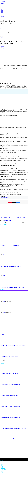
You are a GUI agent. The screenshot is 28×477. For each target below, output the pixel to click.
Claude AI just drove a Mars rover (5, 197)
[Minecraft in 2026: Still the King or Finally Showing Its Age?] (14, 401)
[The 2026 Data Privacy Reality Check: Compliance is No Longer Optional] (14, 282)
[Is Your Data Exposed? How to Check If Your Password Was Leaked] (14, 229)
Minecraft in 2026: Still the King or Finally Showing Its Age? (10, 406)
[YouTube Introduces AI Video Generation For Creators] (14, 352)
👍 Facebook (18, 202)
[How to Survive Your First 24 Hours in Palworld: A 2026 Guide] (14, 413)
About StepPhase (3, 1)
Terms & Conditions (3, 469)
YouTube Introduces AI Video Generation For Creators (9, 356)
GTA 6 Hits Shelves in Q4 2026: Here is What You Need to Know (11, 266)
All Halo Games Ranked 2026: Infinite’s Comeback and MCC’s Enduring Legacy (13, 428)
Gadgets (2, 12)
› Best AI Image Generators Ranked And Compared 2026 (7, 91)
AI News (6, 289)
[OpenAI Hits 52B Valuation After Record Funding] (14, 295)
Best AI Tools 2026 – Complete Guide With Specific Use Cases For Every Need (13, 345)
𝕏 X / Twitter (14, 202)
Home (2, 467)
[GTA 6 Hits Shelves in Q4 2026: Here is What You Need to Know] (14, 261)
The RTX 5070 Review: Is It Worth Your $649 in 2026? (9, 373)
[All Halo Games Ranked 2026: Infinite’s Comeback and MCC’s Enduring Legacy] (14, 424)
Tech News (3, 233)
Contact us (2, 3)
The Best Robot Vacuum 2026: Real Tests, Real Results (9, 395)
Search (10, 23)
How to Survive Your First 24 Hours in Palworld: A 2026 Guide (10, 417)
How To (2, 465)
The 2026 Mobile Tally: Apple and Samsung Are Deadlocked (10, 384)
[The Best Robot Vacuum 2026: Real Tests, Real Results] (14, 390)
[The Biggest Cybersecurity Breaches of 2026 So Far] (14, 271)
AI (1, 9)
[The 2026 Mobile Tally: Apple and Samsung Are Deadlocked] (14, 379)
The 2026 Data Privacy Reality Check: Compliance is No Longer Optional (12, 287)
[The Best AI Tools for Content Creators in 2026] (14, 250)
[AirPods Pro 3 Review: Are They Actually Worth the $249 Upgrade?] (14, 240)
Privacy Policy (3, 2)
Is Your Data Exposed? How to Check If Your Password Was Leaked (11, 235)
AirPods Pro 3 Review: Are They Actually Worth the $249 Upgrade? (11, 245)
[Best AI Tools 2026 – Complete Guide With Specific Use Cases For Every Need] (14, 341)
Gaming (2, 10)
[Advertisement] (14, 76)
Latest (2, 471)
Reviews (2, 11)
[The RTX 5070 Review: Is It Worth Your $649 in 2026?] (14, 368)
